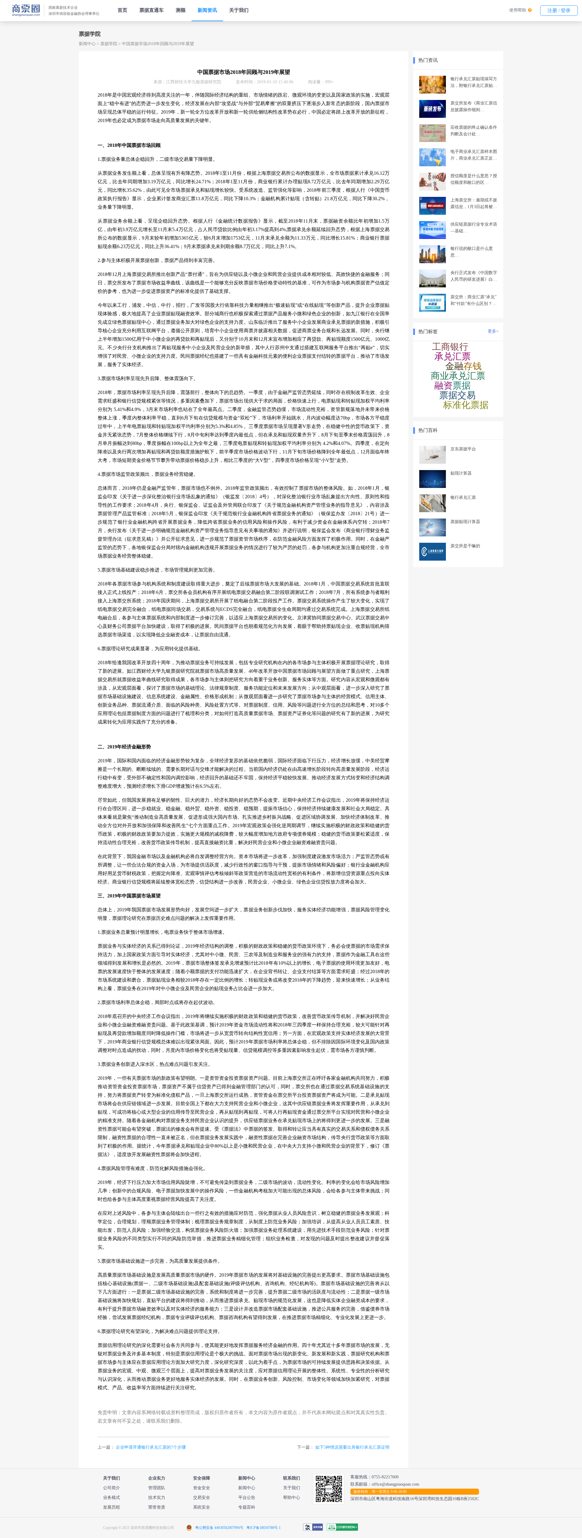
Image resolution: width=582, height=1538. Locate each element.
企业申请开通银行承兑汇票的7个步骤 (151, 1447)
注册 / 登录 (558, 10)
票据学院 (108, 43)
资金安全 (201, 1488)
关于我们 (239, 10)
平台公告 (246, 1497)
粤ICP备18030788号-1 (263, 1528)
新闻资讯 (207, 10)
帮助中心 (291, 1497)
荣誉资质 (156, 1507)
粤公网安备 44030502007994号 (219, 1528)
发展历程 (111, 1507)
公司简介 (111, 1488)
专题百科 (246, 1507)
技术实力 (156, 1497)
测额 (181, 10)
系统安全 (201, 1507)
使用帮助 (517, 10)
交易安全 (201, 1497)
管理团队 (156, 1488)
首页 (122, 10)
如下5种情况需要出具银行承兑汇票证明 (352, 1447)
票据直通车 (151, 10)
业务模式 (111, 1497)
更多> (493, 331)
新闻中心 (87, 43)
